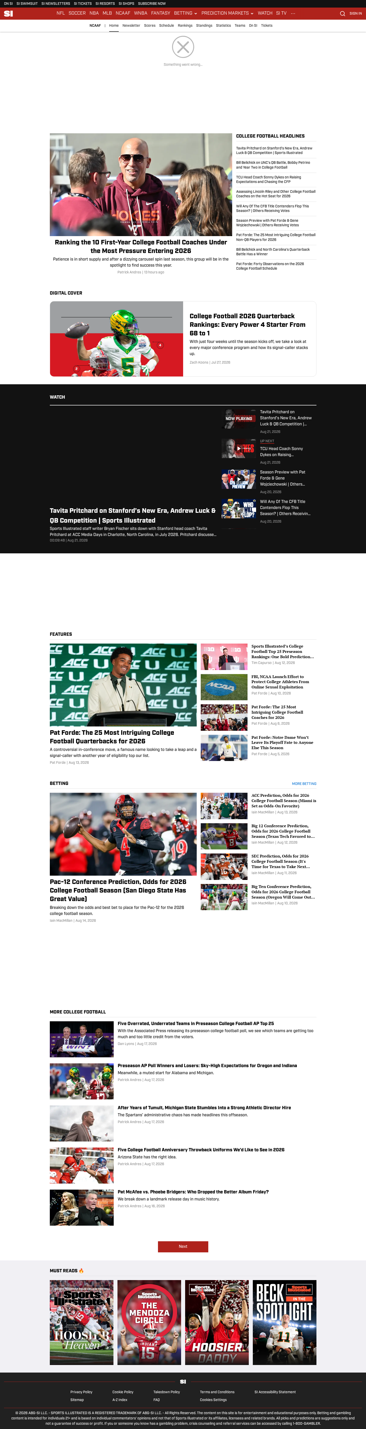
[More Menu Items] (293, 13)
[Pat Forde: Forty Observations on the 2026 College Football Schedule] (276, 265)
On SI (253, 26)
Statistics (223, 26)
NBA (94, 13)
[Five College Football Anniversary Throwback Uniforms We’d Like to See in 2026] (183, 1166)
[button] (186, 14)
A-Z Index (119, 1400)
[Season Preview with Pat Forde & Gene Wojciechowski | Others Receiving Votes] (276, 223)
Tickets (266, 26)
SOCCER (77, 13)
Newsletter (131, 26)
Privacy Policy (81, 1392)
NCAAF (123, 13)
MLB (107, 13)
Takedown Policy (166, 1392)
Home (114, 26)
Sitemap (77, 1400)
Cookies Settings (213, 1400)
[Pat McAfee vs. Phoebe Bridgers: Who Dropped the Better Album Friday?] (183, 1208)
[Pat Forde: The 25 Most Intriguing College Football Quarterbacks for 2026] (123, 705)
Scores (149, 26)
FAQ (156, 1400)
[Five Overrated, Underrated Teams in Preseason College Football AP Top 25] (183, 1039)
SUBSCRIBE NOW (152, 4)
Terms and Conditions (217, 1392)
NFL (61, 13)
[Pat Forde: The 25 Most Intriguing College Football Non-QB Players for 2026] (276, 238)
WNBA (140, 13)
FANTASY (160, 13)
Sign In (356, 14)
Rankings (185, 26)
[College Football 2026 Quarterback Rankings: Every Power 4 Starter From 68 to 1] (183, 338)
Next (183, 1247)
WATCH (265, 13)
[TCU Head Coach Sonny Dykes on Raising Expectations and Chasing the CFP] (276, 180)
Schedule (166, 26)
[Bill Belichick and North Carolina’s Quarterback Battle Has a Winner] (276, 252)
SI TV (281, 13)
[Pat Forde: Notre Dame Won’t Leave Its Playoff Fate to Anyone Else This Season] (258, 748)
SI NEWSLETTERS (56, 4)
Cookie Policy (122, 1392)
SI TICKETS (83, 4)
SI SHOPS (126, 4)
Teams (240, 26)
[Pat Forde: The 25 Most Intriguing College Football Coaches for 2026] (258, 717)
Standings (204, 26)
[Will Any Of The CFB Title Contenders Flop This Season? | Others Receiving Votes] (276, 209)
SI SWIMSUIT (27, 4)
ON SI (8, 4)
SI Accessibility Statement (275, 1392)
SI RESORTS (105, 4)
